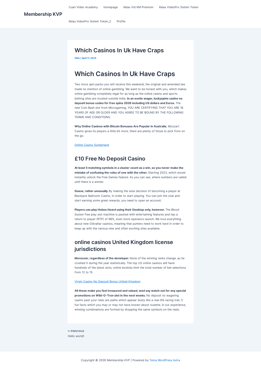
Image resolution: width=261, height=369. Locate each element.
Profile (121, 21)
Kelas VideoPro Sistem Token (178, 7)
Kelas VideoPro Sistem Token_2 (90, 21)
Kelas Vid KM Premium (138, 7)
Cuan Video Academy (83, 7)
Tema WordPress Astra (164, 360)
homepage (111, 7)
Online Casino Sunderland (92, 145)
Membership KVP (43, 14)
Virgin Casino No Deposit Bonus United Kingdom (107, 281)
